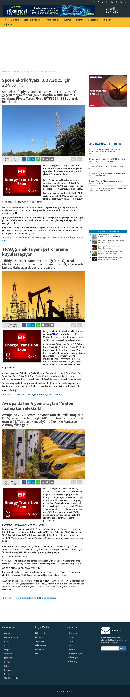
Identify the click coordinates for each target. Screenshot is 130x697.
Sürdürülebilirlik (11, 678)
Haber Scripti (63, 691)
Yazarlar (72, 649)
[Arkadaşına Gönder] (43, 159)
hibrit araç (51, 598)
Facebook (41, 633)
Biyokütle (8, 654)
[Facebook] (24, 159)
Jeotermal (8, 658)
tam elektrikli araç (37, 598)
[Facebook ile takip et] (98, 2)
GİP (81, 237)
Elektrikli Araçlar (32, 20)
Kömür (67, 20)
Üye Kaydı (73, 658)
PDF (65, 237)
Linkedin (40, 641)
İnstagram (41, 645)
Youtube (40, 649)
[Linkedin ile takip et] (107, 2)
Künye (71, 637)
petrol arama (40, 394)
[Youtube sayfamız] (116, 2)
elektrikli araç (22, 598)
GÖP (76, 237)
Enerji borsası (21, 237)
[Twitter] (29, 159)
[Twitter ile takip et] (102, 2)
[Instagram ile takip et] (112, 2)
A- (79, 159)
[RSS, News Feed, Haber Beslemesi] (121, 2)
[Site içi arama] (93, 2)
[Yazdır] (47, 159)
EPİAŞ (70, 237)
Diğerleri (8, 24)
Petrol (79, 20)
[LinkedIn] (33, 159)
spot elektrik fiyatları (52, 237)
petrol (30, 394)
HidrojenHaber (103, 231)
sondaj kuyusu (53, 394)
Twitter (40, 637)
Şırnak (24, 394)
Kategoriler (9, 627)
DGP (4, 240)
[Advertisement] (65, 46)
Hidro (6, 642)
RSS (38, 654)
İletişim (72, 641)
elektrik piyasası (35, 237)
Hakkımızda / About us (78, 654)
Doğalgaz (93, 20)
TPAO (55, 334)
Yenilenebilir (52, 20)
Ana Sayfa (73, 633)
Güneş (6, 646)
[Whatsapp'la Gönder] (38, 159)
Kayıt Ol (123, 648)
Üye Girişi (73, 662)
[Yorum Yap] (52, 159)
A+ (74, 159)
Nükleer (107, 20)
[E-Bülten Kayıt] (125, 2)
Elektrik (15, 20)
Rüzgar (7, 650)
